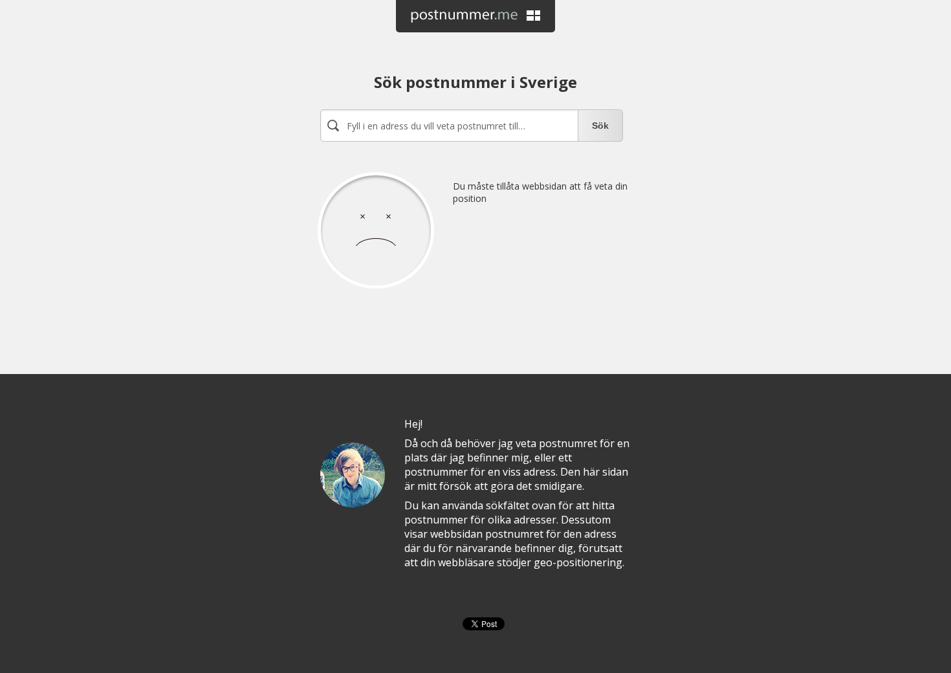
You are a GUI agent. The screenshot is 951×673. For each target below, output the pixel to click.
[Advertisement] (471, 309)
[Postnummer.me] (475, 16)
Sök (600, 125)
